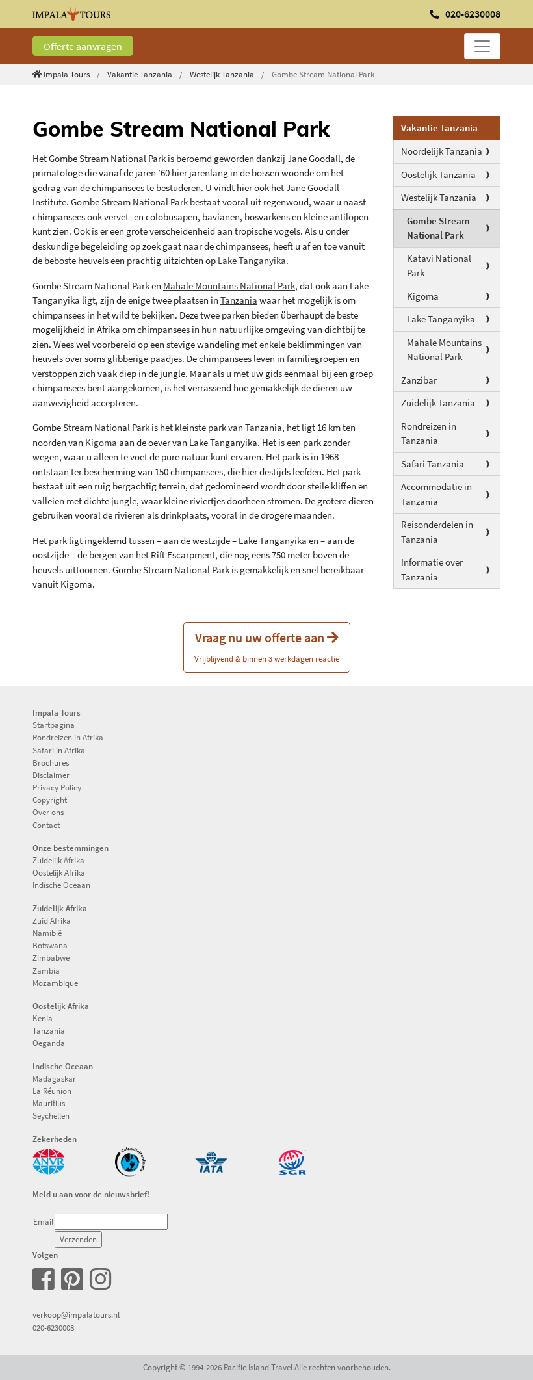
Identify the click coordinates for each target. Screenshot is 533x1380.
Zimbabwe (51, 957)
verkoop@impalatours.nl (76, 1314)
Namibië (47, 933)
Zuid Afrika (51, 920)
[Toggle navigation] (482, 46)
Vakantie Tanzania (139, 74)
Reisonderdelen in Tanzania (437, 531)
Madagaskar (54, 1078)
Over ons (48, 812)
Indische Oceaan (61, 884)
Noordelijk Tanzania (441, 151)
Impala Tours (67, 74)
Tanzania (238, 300)
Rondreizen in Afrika (67, 737)
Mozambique (55, 983)
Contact (46, 825)
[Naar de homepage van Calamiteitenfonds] (130, 1160)
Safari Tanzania (432, 464)
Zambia (46, 970)
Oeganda (48, 1042)
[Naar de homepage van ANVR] (48, 1160)
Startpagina (53, 725)
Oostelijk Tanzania (438, 174)
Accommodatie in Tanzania (436, 494)
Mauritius (48, 1103)
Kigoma (423, 296)
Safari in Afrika (58, 750)
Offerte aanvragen (83, 46)
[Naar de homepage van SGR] (292, 1160)
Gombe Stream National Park (438, 228)
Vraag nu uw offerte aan (266, 646)
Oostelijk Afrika (58, 872)
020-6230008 (53, 1327)
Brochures (50, 762)
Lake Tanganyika (441, 319)
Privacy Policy (56, 787)
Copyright (49, 799)
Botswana (50, 945)
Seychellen (51, 1115)
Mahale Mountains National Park (444, 349)
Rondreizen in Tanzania (428, 433)
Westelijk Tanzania (222, 74)
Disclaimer (51, 775)
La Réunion (52, 1091)
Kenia (42, 1018)
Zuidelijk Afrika (58, 860)
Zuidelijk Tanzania (438, 403)
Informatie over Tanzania (432, 569)
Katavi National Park (439, 266)
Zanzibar (419, 380)
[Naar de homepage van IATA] (211, 1160)
